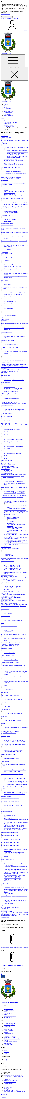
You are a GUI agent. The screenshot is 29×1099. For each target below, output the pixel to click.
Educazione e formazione (10, 1036)
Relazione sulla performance (7, 340)
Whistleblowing (4, 908)
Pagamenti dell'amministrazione (8, 733)
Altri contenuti (4, 856)
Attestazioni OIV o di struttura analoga (10, 178)
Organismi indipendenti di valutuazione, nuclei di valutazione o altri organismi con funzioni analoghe (13, 666)
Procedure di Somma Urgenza (8, 464)
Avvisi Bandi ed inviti (6, 547)
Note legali (6, 1089)
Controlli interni (4, 910)
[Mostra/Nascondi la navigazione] (13, 60)
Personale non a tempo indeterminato (10, 269)
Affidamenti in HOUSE (6, 599)
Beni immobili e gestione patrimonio (9, 645)
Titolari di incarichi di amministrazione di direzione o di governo (14, 192)
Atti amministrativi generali (10, 159)
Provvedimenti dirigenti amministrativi (10, 448)
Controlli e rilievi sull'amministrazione (10, 662)
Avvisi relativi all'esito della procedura (10, 548)
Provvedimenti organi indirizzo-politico (13, 439)
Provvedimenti (4, 431)
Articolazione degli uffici (7, 215)
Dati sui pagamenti (5, 736)
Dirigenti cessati (4, 252)
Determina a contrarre (12, 518)
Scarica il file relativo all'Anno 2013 (12, 568)
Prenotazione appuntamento (10, 1080)
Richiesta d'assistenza (9, 1083)
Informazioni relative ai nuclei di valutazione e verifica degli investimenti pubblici (15, 770)
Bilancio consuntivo (8, 631)
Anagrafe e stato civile (9, 1023)
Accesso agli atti (5, 917)
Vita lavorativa (7, 1026)
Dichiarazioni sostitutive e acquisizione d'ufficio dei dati (14, 425)
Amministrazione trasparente (11, 1086)
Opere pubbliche (5, 761)
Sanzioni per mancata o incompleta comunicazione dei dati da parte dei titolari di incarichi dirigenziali (16, 203)
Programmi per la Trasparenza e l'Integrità (11, 177)
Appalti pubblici (8, 1029)
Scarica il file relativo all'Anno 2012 (12, 566)
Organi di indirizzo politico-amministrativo (17, 150)
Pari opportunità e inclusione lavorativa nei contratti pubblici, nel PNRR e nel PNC (13, 578)
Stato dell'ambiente (8, 816)
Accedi (2, 118)
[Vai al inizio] (1, 974)
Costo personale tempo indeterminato (13, 266)
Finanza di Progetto (5, 463)
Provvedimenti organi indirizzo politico (10, 441)
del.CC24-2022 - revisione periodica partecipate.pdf (12, 965)
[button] (8, 104)
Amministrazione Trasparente (11, 122)
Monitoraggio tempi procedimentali (9, 423)
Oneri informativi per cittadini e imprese (10, 167)
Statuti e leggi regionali (9, 163)
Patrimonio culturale (9, 111)
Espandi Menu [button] (4, 136)
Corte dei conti (4, 685)
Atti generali (4, 143)
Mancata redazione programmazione (12, 586)
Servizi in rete (4, 723)
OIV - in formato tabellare (10, 315)
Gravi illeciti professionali (7, 470)
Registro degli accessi (9, 893)
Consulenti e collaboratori (7, 225)
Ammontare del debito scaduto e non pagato (14, 741)
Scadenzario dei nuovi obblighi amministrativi (15, 173)
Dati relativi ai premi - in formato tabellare (14, 360)
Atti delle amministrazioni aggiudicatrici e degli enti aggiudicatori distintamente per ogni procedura (13, 496)
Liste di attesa (4, 716)
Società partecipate (8, 125)
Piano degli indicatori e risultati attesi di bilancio (12, 642)
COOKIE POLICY (5, 14)
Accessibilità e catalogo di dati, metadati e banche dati (14, 896)
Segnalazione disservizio (10, 1082)
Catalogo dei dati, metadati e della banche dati (15, 900)
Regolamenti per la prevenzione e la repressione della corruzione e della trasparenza (15, 870)
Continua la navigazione (6, 16)
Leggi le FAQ (7, 1079)
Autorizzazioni (7, 1043)
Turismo (6, 1032)
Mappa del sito (4, 1094)
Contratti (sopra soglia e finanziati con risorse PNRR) (14, 604)
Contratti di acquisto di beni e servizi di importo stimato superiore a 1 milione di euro (15, 540)
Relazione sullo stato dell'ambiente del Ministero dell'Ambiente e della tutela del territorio (15, 828)
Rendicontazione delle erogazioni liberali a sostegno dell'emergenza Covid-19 (14, 410)
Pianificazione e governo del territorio (10, 798)
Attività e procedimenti (6, 413)
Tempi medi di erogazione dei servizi (10, 731)
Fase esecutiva (4, 593)
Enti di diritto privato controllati (8, 393)
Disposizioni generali (6, 137)
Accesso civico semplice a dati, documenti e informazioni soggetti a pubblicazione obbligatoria (16, 888)
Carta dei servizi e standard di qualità (10, 695)
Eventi (5, 1060)
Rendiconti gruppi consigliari (11, 211)
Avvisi (5, 1053)
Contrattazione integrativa (7, 303)
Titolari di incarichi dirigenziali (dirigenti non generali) (14, 241)
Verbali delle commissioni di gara (9, 576)
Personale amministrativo (10, 1016)
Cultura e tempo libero (9, 1025)
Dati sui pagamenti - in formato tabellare (13, 740)
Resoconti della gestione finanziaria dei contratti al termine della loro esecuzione (16, 543)
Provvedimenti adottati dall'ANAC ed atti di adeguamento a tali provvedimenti (14, 875)
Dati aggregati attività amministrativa (9, 402)
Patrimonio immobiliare (6, 648)
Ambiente (6, 1040)
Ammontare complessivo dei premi (9, 347)
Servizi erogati (4, 692)
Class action (3, 702)
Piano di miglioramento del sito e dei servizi (14, 1091)
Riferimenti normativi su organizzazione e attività (16, 147)
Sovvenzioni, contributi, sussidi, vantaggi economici (13, 606)
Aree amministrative (9, 1010)
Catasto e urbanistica (9, 1030)
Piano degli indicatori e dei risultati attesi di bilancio (13, 634)
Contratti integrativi (8, 308)
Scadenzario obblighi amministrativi (12, 171)
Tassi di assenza (4, 280)
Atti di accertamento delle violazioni (12, 878)
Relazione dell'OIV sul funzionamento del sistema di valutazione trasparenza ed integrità (13, 364)
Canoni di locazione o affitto (7, 655)
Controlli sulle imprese (6, 455)
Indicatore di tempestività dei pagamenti (13, 750)
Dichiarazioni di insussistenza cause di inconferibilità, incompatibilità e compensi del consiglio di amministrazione (15, 390)
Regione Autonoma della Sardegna (9, 18)
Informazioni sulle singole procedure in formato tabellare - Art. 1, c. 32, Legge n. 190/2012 (15, 492)
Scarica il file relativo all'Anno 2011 (12, 565)
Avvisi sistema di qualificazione (14, 527)
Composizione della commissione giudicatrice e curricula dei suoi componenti (15, 538)
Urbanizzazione (7, 114)
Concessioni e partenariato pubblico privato (11, 597)
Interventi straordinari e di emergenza (10, 842)
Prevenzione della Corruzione (8, 859)
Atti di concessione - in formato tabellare (13, 620)
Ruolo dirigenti (7, 249)
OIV (2, 310)
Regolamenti (7, 901)
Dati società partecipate (9, 126)
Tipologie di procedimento (7, 416)
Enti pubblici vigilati (6, 375)
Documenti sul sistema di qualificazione (10, 471)
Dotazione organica (5, 260)
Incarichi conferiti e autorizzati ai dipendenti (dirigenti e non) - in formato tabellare (14, 293)
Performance (4, 320)
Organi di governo (8, 1009)
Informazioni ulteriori (12, 533)
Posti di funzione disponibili (10, 248)
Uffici (5, 1011)
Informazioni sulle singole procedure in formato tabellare (14, 487)
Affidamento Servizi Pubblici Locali (9, 467)
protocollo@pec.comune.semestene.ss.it (13, 1076)
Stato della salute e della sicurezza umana (14, 826)
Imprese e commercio (9, 1027)
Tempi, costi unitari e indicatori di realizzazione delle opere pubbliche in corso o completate (15, 793)
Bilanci (2, 623)
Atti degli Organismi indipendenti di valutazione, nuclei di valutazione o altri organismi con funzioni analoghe (16, 673)
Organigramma (7, 221)
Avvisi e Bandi (10, 523)
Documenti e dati (8, 1017)
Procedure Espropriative (6, 796)
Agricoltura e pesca (8, 1044)
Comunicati (6, 1052)
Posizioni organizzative (6, 253)
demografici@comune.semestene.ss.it (13, 1075)
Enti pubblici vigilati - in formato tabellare (14, 380)
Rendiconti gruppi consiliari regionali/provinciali (12, 207)
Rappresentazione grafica (7, 400)
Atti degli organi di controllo (11, 212)
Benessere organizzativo (6, 362)
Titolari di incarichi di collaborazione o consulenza (13, 228)
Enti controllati (7, 123)
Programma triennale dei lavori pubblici (16, 508)
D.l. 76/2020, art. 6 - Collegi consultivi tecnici (12, 592)
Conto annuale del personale (11, 264)
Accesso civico (4, 883)
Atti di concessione (5, 616)
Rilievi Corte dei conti (9, 689)
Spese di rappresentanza (6, 911)
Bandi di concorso (5, 319)
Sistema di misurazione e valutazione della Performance (14, 323)
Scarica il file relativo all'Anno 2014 (12, 569)
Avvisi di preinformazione (13, 517)
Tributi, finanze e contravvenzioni (12, 1039)
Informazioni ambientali (6, 808)
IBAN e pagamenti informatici (8, 754)
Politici (5, 1014)
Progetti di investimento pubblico (9, 603)
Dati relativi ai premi (6, 355)
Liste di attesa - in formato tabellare (12, 720)
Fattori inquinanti (8, 818)
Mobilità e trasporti (8, 1033)
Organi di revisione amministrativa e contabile (12, 676)
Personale (3, 229)
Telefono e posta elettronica (7, 223)
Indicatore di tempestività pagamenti (9, 745)
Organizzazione (4, 180)
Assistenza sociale (8, 112)
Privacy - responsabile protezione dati (10, 907)
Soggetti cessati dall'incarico (10, 194)
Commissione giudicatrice (7, 575)
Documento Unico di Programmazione (10, 644)
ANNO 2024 (13, 521)
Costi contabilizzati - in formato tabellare (13, 713)
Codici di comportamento (7, 317)
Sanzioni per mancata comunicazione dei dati (12, 198)
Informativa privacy (8, 1087)
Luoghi (5, 1059)
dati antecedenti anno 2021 (7, 561)
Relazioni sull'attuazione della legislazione (14, 825)
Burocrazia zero (4, 175)
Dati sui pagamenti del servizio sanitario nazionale (13, 744)
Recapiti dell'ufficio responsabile (12, 429)
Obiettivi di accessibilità (9, 903)
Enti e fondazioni (8, 1013)
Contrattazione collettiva (6, 297)
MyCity (4, 1097)
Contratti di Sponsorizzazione (8, 466)
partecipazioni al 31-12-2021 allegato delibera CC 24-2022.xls (14, 947)
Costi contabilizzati (5, 709)
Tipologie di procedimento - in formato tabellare (15, 420)
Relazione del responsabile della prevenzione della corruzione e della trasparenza (16, 873)
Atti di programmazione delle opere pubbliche (12, 774)
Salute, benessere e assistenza (11, 1041)
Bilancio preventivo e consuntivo (9, 626)
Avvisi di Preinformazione (7, 473)
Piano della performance (6, 332)
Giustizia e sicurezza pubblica (11, 1037)
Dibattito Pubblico (5, 469)
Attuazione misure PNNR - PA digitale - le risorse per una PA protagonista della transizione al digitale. (16, 483)
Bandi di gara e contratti (6, 460)
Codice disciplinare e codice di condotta (13, 164)
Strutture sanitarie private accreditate (9, 832)
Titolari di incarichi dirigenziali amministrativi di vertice (14, 232)
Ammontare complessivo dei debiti (12, 751)
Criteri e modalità (5, 609)
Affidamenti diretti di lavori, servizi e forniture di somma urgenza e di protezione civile (17, 530)
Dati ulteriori (4, 905)
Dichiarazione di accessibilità (11, 1090)
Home (5, 120)
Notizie (5, 1050)
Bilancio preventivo (8, 630)
